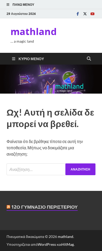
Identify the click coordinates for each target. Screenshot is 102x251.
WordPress (47, 244)
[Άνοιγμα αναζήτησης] (89, 59)
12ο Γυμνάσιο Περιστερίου (44, 207)
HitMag (67, 244)
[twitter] (85, 13)
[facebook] (78, 13)
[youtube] (92, 13)
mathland (33, 31)
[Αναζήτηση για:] (51, 169)
